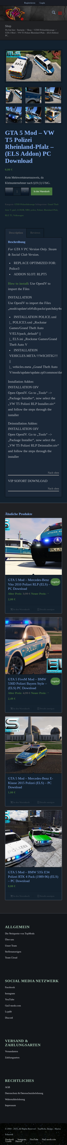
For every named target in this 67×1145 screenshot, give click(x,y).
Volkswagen (18, 215)
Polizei (40, 210)
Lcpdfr (8, 1011)
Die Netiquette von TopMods (19, 933)
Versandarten (11, 1051)
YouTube (9, 999)
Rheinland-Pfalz (51, 210)
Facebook (10, 987)
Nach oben (53, 472)
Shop (8, 26)
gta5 (14, 210)
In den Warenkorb (42, 191)
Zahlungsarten (12, 1057)
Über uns (9, 939)
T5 (11, 215)
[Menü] (60, 13)
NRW (27, 210)
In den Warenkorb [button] (21, 609)
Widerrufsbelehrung (15, 1099)
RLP (7, 215)
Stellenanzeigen (13, 951)
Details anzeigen (46, 609)
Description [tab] (16, 232)
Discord (9, 1017)
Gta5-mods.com (13, 1005)
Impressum (10, 1105)
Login (42, 3)
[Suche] (51, 13)
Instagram (10, 993)
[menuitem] (29, 3)
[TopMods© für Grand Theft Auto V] (28, 13)
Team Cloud (11, 957)
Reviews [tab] (35, 232)
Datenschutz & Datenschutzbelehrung (24, 1093)
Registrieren (29, 3)
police (33, 210)
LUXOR (20, 210)
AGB (7, 1087)
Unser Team (11, 945)
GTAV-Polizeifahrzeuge (25, 204)
